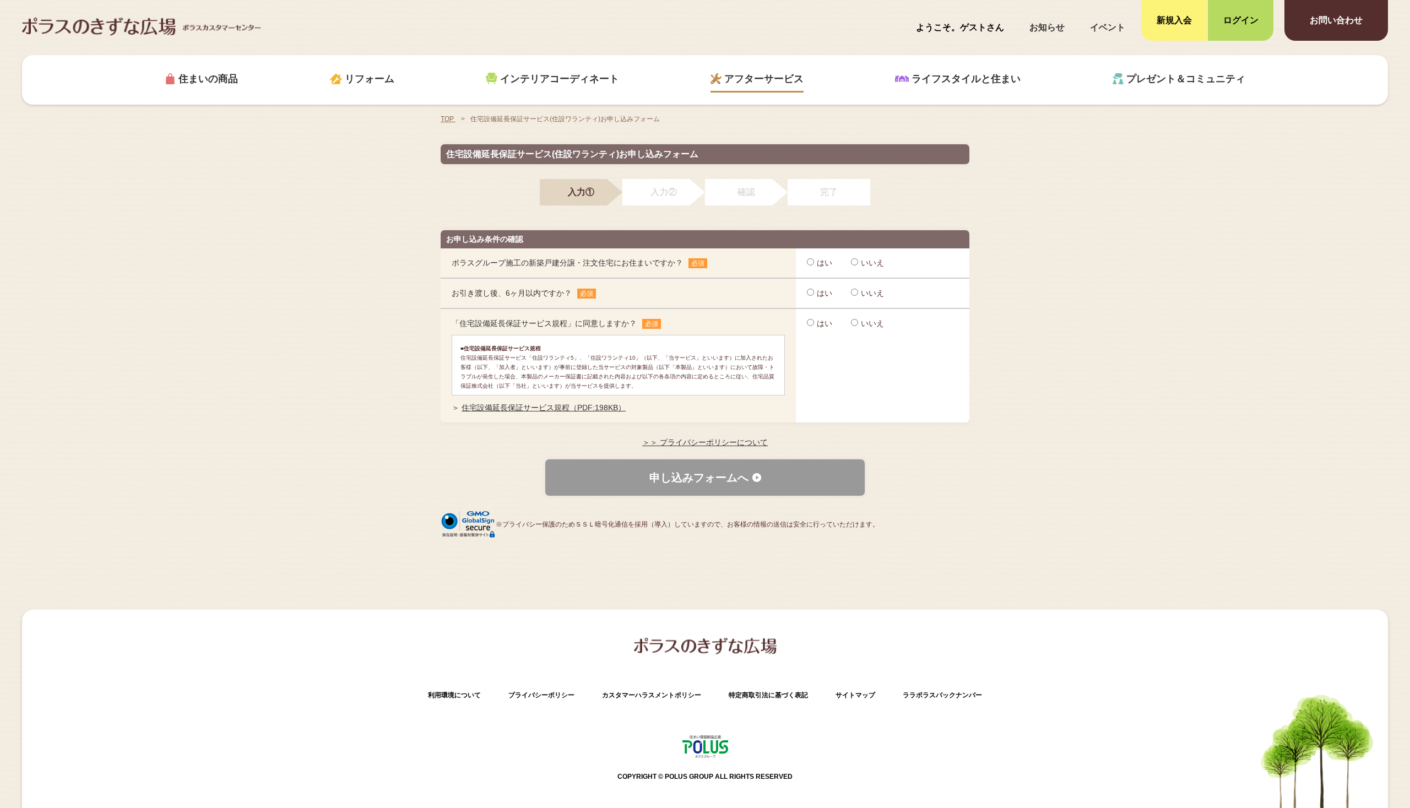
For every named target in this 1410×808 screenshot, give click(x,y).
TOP (448, 119)
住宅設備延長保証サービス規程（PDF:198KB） (544, 407)
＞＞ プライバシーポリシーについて (705, 442)
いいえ (872, 262)
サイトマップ (855, 695)
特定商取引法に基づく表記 (768, 695)
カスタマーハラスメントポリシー (651, 695)
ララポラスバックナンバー (942, 695)
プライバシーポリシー (541, 695)
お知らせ (1047, 27)
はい (824, 262)
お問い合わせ (1336, 20)
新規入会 (1174, 20)
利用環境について (454, 695)
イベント (1107, 27)
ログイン (1241, 20)
